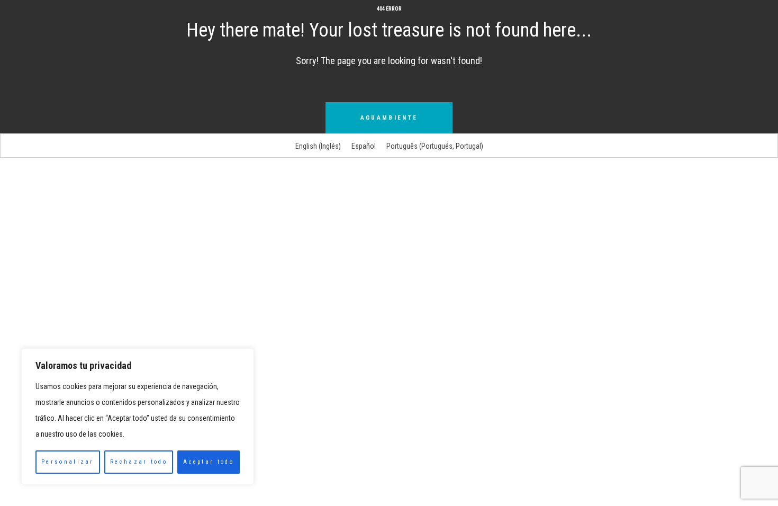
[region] (137, 416)
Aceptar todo (208, 461)
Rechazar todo (138, 461)
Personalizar (67, 461)
